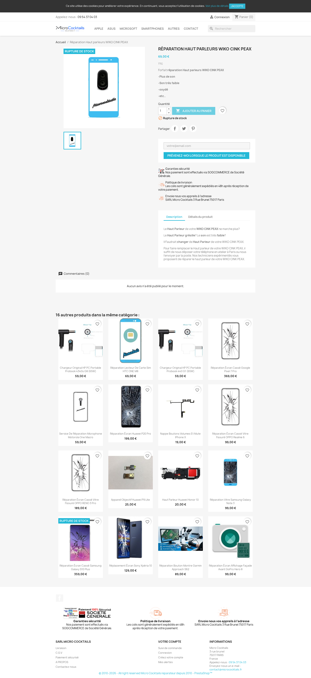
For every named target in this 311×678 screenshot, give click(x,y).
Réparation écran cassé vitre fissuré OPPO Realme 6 (230, 435)
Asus (111, 29)
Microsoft (128, 29)
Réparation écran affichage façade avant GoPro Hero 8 (230, 567)
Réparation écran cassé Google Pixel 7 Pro (230, 369)
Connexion (165, 652)
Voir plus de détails (217, 6)
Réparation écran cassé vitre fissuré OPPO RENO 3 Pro (80, 501)
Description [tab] (174, 217)
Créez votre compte (170, 657)
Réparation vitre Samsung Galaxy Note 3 (230, 501)
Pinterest (193, 128)
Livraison (61, 648)
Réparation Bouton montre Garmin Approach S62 (180, 567)
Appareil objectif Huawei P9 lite (130, 499)
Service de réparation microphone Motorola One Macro (80, 435)
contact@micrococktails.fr (225, 669)
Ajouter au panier (193, 111)
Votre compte (169, 642)
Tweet (184, 128)
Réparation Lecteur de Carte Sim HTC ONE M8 (130, 369)
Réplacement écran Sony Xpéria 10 (130, 565)
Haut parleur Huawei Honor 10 (180, 499)
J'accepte (237, 6)
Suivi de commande (170, 648)
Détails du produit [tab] (200, 217)
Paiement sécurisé (67, 657)
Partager (174, 128)
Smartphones (152, 29)
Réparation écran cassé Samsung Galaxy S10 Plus (81, 567)
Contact (191, 29)
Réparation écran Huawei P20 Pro (130, 433)
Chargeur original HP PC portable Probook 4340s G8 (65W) (80, 369)
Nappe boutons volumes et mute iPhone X (180, 435)
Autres (174, 29)
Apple (98, 29)
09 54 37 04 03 (87, 17)
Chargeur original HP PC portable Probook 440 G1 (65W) (180, 369)
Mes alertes (165, 662)
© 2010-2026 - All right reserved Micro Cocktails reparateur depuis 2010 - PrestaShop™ (155, 673)
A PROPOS (62, 662)
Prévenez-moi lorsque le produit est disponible (206, 156)
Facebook (59, 598)
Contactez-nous (66, 666)
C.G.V (59, 652)
